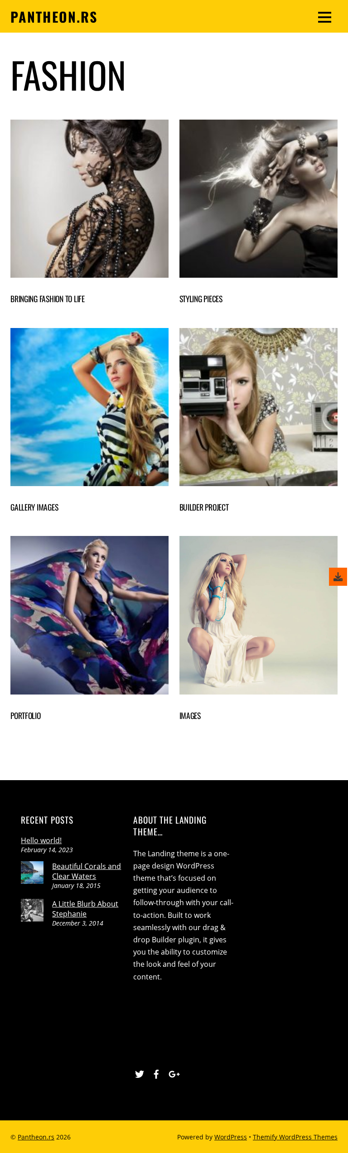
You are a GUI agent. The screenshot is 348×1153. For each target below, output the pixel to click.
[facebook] (156, 1073)
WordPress (230, 1137)
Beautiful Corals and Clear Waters (86, 871)
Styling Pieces (200, 298)
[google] (173, 1073)
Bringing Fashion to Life (47, 298)
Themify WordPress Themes (295, 1137)
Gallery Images (34, 507)
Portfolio (25, 715)
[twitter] (139, 1073)
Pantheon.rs (36, 1137)
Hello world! (41, 840)
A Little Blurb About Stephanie (85, 909)
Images (190, 715)
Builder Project (204, 507)
